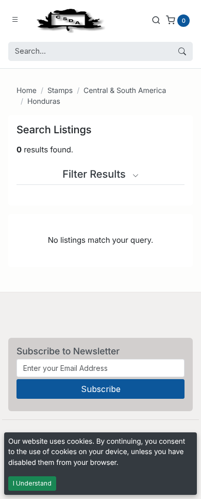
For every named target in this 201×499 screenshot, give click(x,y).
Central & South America (124, 90)
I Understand (32, 483)
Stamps (60, 90)
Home (26, 90)
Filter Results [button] (95, 174)
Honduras (43, 101)
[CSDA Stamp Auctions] (68, 20)
